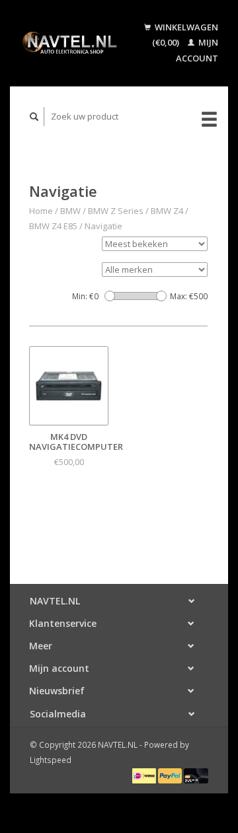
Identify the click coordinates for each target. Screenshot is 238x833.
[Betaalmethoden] (145, 775)
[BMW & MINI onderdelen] (69, 42)
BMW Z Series (115, 211)
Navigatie (103, 226)
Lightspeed (50, 759)
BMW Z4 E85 (53, 226)
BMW (70, 211)
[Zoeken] (34, 116)
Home (41, 211)
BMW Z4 (167, 211)
